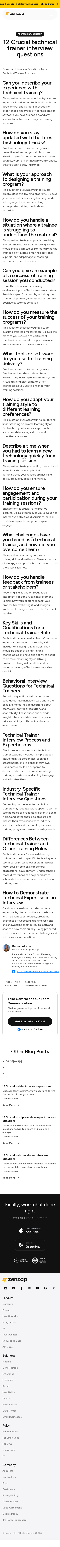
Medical (6, 1361)
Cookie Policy (10, 1513)
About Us (7, 1470)
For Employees (10, 1437)
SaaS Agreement (12, 1507)
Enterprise (8, 1373)
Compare (7, 1303)
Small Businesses (12, 1416)
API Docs (7, 1346)
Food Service (9, 1404)
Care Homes (9, 1410)
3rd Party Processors (14, 1519)
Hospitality (8, 1392)
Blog (5, 1483)
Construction (10, 1367)
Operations (8, 1450)
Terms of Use (10, 1501)
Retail (5, 1386)
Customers (8, 1489)
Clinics (6, 1398)
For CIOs (7, 1443)
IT (3, 1456)
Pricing (6, 1310)
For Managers (10, 1431)
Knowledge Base (11, 1340)
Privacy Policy (10, 1495)
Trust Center (9, 1334)
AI (3, 1328)
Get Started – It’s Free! (30, 1021)
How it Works (10, 1316)
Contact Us (9, 1477)
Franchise (7, 1380)
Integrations (9, 1322)
